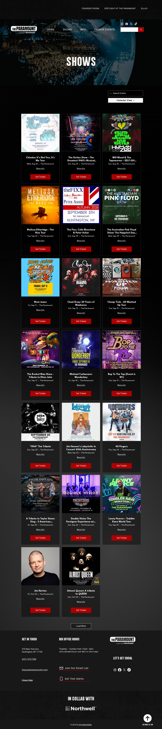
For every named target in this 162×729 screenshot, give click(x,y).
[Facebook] (126, 24)
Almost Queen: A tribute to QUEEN (81, 592)
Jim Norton (40, 591)
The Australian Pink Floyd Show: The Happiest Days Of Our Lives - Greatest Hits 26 (121, 231)
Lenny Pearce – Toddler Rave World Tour (122, 520)
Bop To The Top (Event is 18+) (121, 375)
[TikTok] (135, 24)
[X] (131, 24)
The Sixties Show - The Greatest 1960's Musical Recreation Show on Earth (81, 159)
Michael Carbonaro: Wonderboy (81, 375)
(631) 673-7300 (29, 659)
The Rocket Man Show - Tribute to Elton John (40, 375)
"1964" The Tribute (40, 446)
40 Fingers (122, 446)
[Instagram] (122, 24)
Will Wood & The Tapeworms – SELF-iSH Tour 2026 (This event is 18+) (121, 159)
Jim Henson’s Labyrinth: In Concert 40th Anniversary (81, 448)
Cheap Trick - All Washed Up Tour (121, 303)
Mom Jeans (40, 302)
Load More (81, 626)
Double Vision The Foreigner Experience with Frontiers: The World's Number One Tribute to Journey (81, 520)
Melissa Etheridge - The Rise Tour (40, 231)
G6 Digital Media (85, 725)
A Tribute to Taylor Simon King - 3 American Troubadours (40, 520)
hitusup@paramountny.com (35, 670)
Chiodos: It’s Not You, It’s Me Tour (40, 159)
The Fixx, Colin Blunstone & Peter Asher (81, 231)
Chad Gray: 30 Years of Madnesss (81, 303)
